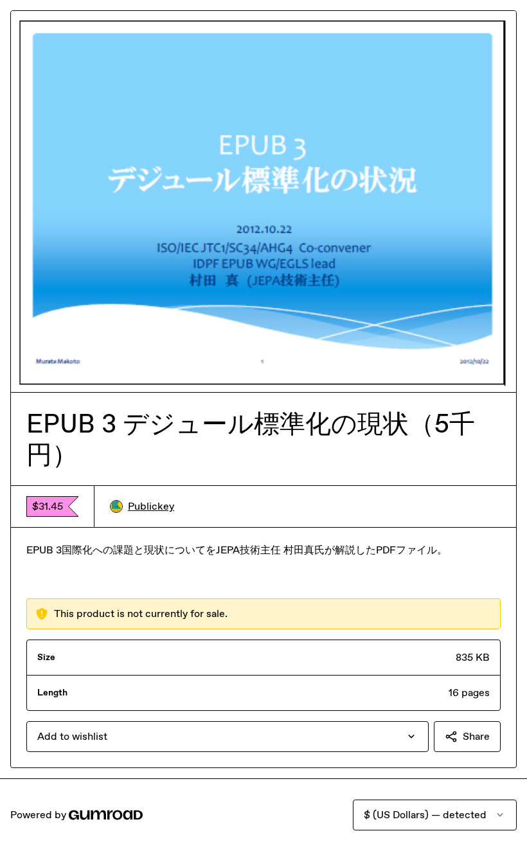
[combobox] (227, 736)
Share (476, 736)
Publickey (151, 506)
